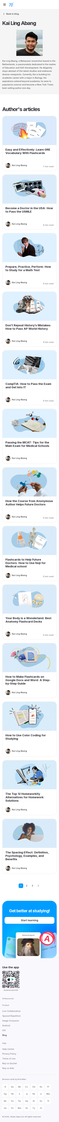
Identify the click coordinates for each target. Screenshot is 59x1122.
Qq (26, 1101)
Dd (34, 1087)
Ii (19, 1094)
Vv (12, 1108)
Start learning (29, 920)
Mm (48, 1094)
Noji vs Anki (8, 1068)
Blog (4, 1035)
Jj (27, 1094)
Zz (41, 1108)
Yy (34, 1108)
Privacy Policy (9, 1054)
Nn (5, 1101)
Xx (26, 1108)
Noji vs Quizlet (9, 1063)
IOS (4, 1030)
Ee (41, 1087)
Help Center (8, 1049)
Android (6, 1025)
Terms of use (8, 1058)
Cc (26, 1087)
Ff (48, 1087)
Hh (12, 1094)
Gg (5, 1094)
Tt (48, 1101)
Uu (5, 1108)
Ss (41, 1101)
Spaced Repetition (11, 1016)
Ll (41, 1094)
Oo (12, 1101)
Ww (19, 1108)
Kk (34, 1094)
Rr (34, 1101)
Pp (19, 1101)
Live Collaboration (11, 1011)
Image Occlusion (10, 1020)
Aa (12, 1087)
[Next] (38, 885)
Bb (19, 1087)
